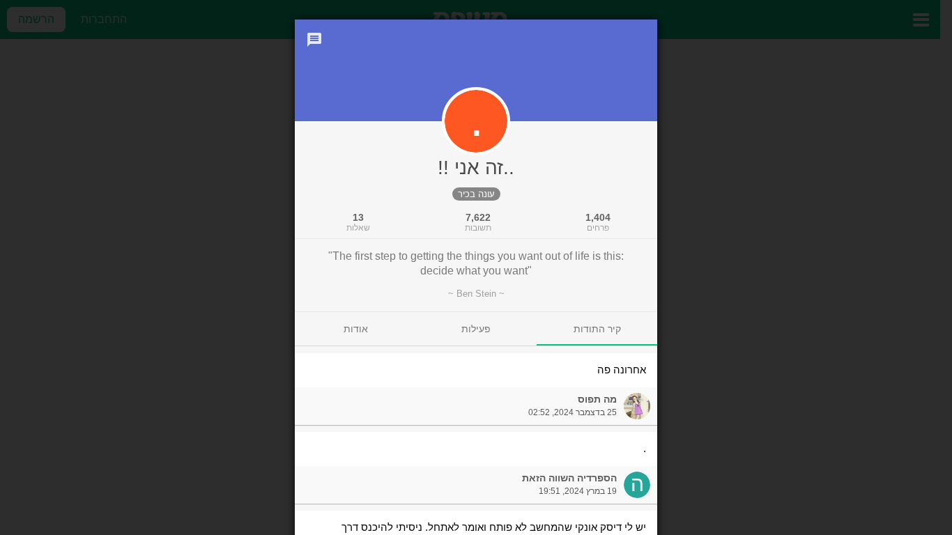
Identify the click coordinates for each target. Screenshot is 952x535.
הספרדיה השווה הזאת (569, 477)
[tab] (597, 329)
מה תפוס (597, 399)
